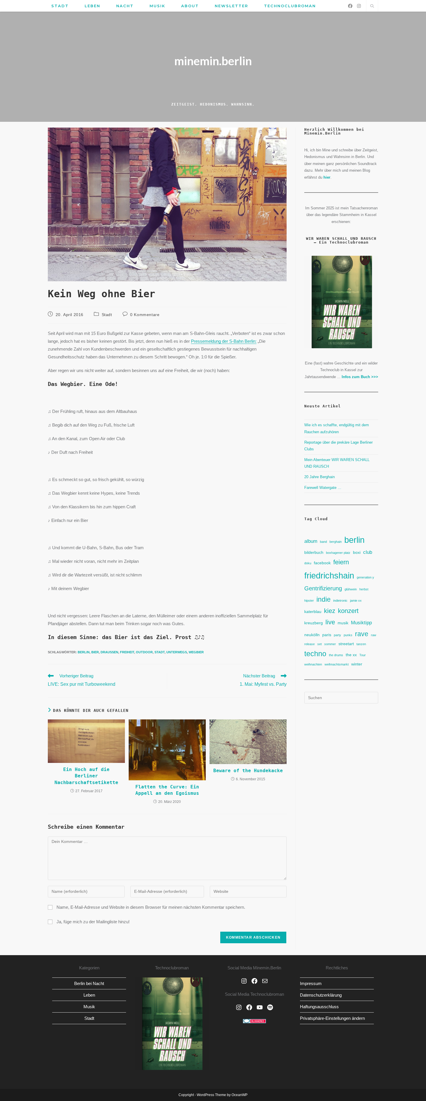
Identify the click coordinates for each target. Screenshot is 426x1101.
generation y (365, 577)
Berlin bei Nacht (89, 983)
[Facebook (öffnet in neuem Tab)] (350, 6)
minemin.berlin (213, 61)
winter (356, 664)
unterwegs (176, 652)
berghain (335, 541)
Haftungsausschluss (319, 1006)
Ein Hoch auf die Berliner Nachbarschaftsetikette (86, 776)
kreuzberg (313, 623)
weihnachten (313, 664)
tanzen (361, 644)
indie (323, 599)
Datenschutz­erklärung (321, 995)
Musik (89, 1006)
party (337, 635)
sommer (330, 644)
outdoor (144, 652)
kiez (329, 610)
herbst (363, 589)
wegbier (196, 652)
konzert (348, 610)
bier (95, 652)
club (367, 552)
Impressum (311, 983)
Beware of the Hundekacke (248, 770)
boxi (357, 552)
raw (373, 635)
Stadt (107, 314)
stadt (159, 652)
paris (326, 634)
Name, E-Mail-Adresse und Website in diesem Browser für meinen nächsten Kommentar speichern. (151, 907)
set (319, 644)
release (309, 644)
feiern (341, 562)
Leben (89, 995)
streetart (346, 643)
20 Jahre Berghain (319, 477)
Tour (362, 655)
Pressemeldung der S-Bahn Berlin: (223, 341)
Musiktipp (361, 622)
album (310, 541)
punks (348, 635)
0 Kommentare (144, 314)
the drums (336, 655)
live (330, 622)
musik (343, 623)
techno (315, 654)
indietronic (340, 600)
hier (326, 177)
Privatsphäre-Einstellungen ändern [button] (332, 1018)
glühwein (351, 589)
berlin (84, 652)
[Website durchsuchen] (372, 6)
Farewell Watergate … (322, 487)
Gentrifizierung (323, 588)
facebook (322, 563)
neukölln (312, 634)
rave (361, 634)
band (323, 541)
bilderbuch (313, 552)
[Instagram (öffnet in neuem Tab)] (359, 6)
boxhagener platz (338, 552)
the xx (351, 654)
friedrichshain (329, 575)
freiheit (127, 652)
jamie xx (356, 600)
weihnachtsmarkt (337, 664)
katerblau (312, 611)
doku (307, 563)
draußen (109, 652)
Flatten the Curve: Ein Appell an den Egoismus (167, 790)
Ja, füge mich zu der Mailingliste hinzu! (92, 921)
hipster (309, 600)
